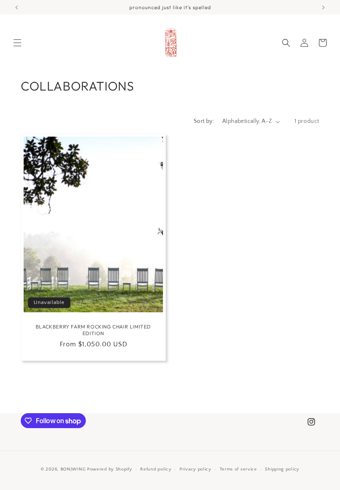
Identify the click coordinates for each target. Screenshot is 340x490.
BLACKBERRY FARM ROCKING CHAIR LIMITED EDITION (93, 329)
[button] (17, 43)
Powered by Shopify (109, 469)
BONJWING (73, 469)
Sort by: (204, 121)
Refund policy (155, 469)
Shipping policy (282, 469)
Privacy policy (195, 469)
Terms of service (238, 469)
